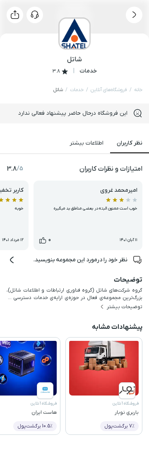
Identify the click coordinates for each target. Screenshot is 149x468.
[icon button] (134, 15)
